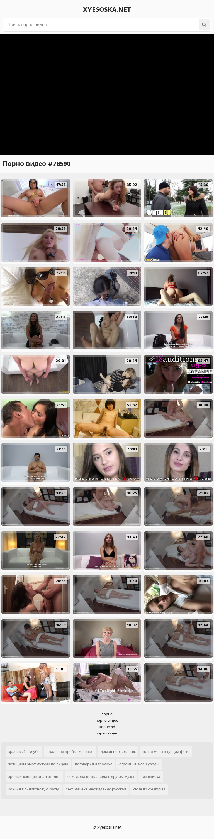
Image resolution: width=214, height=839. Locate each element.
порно (107, 714)
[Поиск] (204, 24)
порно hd (107, 727)
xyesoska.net (107, 9)
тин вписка (150, 776)
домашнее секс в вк (118, 751)
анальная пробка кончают (70, 751)
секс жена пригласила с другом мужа (100, 776)
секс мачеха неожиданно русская (96, 789)
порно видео (107, 720)
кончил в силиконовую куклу (33, 789)
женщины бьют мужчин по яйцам (38, 764)
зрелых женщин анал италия (34, 776)
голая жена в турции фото (166, 751)
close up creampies (149, 789)
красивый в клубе (24, 751)
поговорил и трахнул (93, 764)
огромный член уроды (139, 764)
